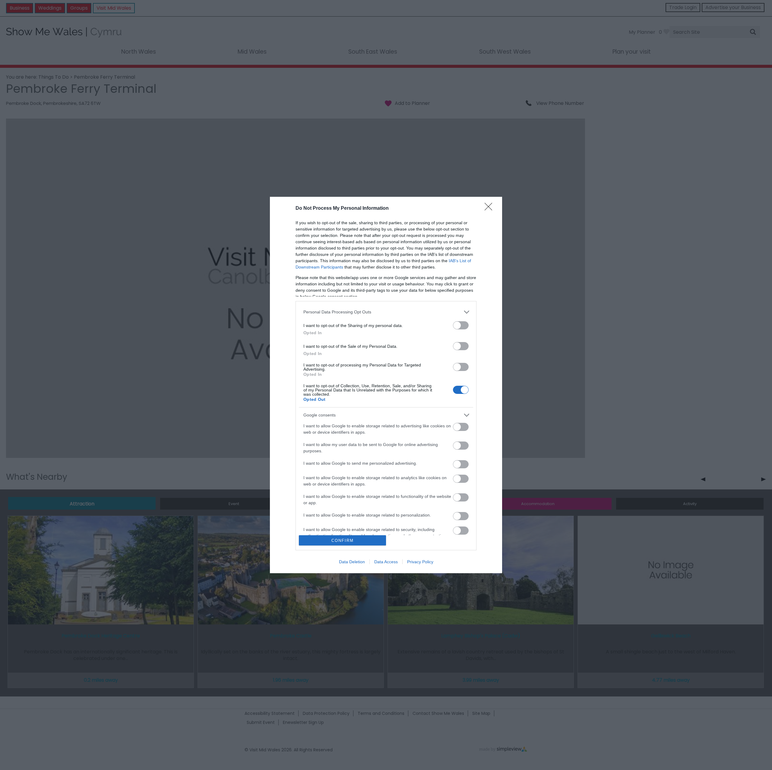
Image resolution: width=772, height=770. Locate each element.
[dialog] (386, 385)
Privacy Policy (420, 561)
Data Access (386, 561)
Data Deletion (352, 561)
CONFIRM (342, 540)
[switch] (461, 325)
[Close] (490, 208)
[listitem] (386, 312)
